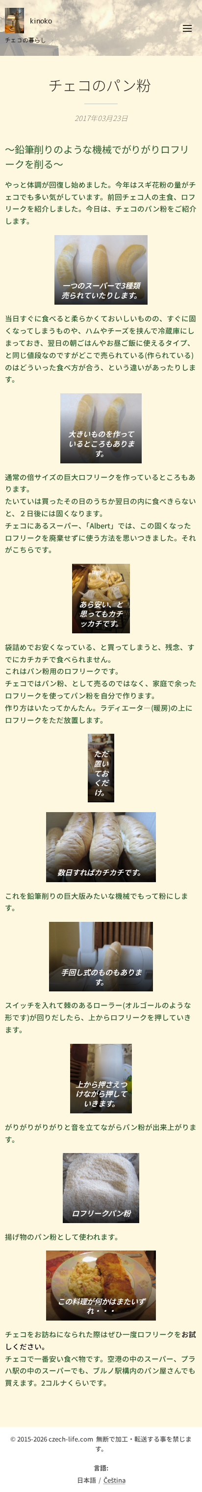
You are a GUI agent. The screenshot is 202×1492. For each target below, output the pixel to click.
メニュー (187, 28)
